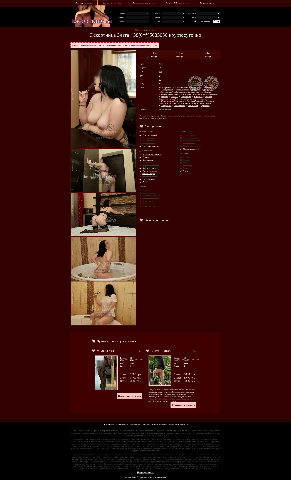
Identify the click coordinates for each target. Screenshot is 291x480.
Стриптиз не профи (190, 138)
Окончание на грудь (149, 168)
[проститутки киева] (92, 13)
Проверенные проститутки (143, 3)
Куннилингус (147, 157)
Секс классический (149, 135)
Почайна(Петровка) (195, 101)
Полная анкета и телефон (129, 396)
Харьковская (193, 106)
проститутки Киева (147, 477)
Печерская (198, 97)
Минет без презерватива (151, 154)
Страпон (145, 190)
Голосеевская (208, 87)
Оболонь (174, 97)
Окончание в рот (148, 174)
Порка (185, 168)
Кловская (208, 92)
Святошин (173, 103)
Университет (179, 106)
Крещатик (187, 94)
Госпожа (186, 160)
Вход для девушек (207, 3)
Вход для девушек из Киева (114, 424)
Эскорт (145, 182)
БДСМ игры (187, 165)
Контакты (184, 424)
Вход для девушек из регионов (138, 424)
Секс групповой (148, 141)
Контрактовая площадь (170, 94)
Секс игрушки (147, 160)
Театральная (166, 106)
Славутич (184, 103)
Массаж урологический (192, 146)
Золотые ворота (194, 92)
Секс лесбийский (148, 143)
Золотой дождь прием (150, 198)
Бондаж (186, 157)
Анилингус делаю (149, 193)
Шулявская (205, 106)
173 (160, 72)
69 (160, 80)
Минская (164, 97)
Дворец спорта (167, 90)
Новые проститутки (83, 3)
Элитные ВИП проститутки (177, 3)
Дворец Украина (182, 90)
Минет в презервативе (150, 146)
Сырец (193, 103)
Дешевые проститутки (112, 3)
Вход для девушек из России (162, 424)
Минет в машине (148, 179)
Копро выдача (147, 201)
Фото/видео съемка (149, 176)
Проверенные (204, 21)
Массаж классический (191, 141)
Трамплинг (187, 174)
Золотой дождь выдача (151, 196)
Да (160, 84)
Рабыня (186, 163)
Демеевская (196, 90)
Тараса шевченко (205, 103)
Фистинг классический (150, 206)
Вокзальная (195, 87)
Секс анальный (148, 138)
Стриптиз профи (189, 135)
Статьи (176, 424)
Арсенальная (169, 87)
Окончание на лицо (149, 171)
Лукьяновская (200, 94)
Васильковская (182, 87)
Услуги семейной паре (150, 165)
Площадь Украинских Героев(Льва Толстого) (185, 98)
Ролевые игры (147, 163)
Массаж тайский (189, 143)
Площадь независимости (199, 99)
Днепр (206, 90)
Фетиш (185, 171)
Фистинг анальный (149, 204)
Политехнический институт (172, 101)
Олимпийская (186, 97)
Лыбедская (212, 94)
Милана (102, 350)
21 (160, 68)
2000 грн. (154, 56)
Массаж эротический (191, 149)
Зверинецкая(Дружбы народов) (173, 92)
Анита (155, 350)
